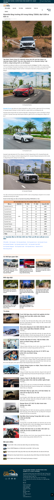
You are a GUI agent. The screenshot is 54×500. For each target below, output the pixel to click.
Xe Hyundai (13, 242)
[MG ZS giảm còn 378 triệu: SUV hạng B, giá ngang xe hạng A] (10, 284)
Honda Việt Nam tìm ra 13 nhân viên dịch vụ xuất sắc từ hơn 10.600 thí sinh (34, 429)
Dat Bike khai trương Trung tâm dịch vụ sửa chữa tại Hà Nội (34, 417)
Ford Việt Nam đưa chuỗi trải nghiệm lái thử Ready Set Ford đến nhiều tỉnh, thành (34, 315)
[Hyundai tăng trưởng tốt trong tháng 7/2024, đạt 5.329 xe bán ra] (27, 39)
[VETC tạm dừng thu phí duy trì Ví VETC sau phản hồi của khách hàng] (11, 355)
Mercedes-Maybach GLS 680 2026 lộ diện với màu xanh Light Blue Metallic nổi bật (35, 328)
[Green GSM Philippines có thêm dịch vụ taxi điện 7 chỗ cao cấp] (27, 299)
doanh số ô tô (39, 246)
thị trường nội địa (8, 248)
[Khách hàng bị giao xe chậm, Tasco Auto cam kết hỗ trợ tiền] (11, 370)
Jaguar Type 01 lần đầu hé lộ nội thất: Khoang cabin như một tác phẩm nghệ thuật (35, 379)
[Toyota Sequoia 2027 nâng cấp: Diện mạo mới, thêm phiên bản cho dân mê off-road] (5, 452)
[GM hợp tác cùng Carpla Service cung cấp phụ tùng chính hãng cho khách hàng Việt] (27, 284)
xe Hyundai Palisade (9, 244)
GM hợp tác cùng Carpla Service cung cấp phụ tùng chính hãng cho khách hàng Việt (28, 455)
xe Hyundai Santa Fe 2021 (21, 244)
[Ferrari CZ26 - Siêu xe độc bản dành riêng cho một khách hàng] (5, 445)
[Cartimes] (6, 5)
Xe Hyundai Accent (32, 242)
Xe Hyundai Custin (20, 246)
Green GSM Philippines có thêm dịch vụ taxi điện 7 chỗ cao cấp (23, 448)
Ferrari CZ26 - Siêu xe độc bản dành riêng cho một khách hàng (23, 444)
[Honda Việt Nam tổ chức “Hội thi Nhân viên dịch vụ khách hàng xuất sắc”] (11, 344)
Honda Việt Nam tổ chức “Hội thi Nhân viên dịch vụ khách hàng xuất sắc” (34, 340)
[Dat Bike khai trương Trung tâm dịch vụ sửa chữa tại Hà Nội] (11, 420)
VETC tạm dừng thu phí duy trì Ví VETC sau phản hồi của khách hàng (34, 352)
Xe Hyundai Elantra (21, 242)
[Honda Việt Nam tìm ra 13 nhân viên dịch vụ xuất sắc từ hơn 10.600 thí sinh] (11, 433)
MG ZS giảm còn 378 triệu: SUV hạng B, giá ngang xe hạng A (22, 458)
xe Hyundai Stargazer (9, 246)
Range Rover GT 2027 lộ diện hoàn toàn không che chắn (33, 404)
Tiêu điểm (6, 242)
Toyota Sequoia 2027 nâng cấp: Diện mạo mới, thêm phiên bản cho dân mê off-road (28, 451)
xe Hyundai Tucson (42, 242)
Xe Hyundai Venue (30, 246)
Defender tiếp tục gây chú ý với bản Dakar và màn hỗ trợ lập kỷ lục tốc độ (35, 391)
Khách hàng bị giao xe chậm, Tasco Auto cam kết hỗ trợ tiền (35, 366)
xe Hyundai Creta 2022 (34, 244)
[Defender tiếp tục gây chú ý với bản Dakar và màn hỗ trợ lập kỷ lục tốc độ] (11, 395)
